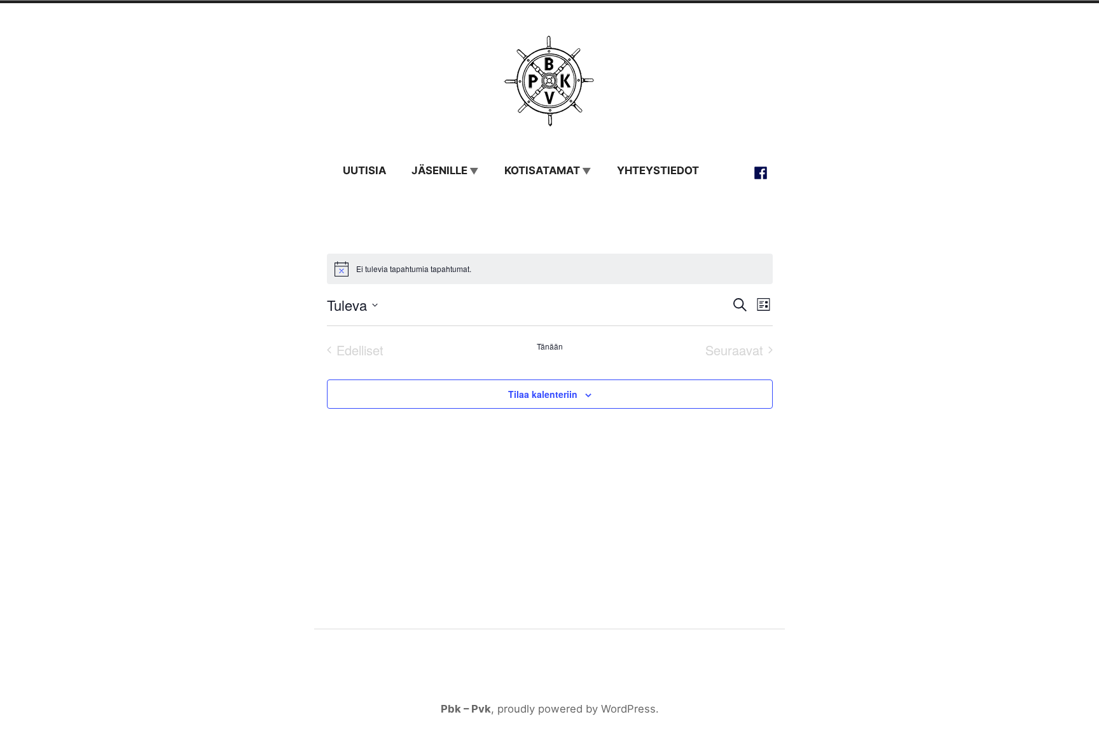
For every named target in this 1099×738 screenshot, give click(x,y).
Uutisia (364, 170)
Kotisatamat (542, 170)
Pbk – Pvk (466, 708)
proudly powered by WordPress (576, 708)
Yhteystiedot (658, 170)
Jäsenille (439, 170)
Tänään (550, 346)
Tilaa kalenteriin (542, 393)
